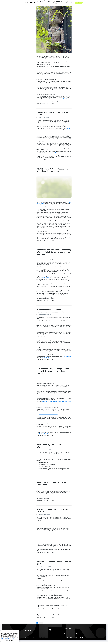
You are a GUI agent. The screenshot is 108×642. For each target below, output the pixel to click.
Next (42, 623)
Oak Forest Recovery (41, 117)
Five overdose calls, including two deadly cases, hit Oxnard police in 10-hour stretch (53, 371)
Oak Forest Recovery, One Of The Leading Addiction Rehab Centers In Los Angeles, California (53, 252)
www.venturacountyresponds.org (42, 433)
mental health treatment (44, 277)
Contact (56, 3)
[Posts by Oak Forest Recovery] (37, 117)
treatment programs (67, 356)
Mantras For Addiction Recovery (49, 1)
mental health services (45, 357)
